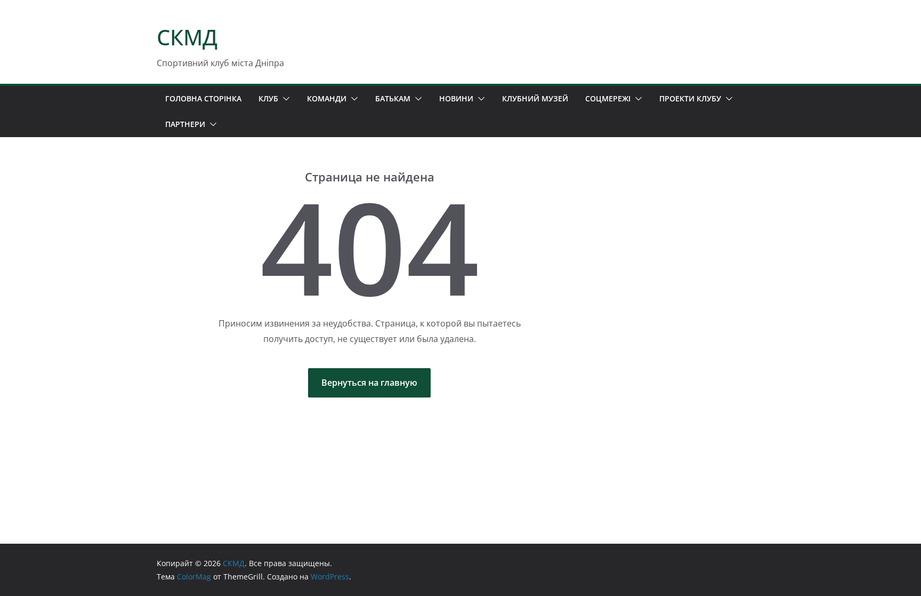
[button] (284, 98)
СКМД (187, 37)
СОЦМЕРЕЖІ (608, 98)
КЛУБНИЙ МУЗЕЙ (535, 98)
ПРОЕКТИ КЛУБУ (690, 98)
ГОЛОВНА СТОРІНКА (203, 98)
